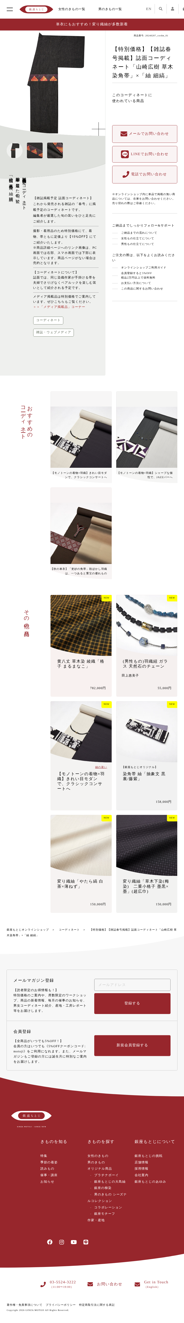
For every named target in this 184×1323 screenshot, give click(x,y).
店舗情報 (142, 1162)
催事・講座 (49, 1175)
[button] (94, 83)
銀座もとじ (36, 9)
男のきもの (96, 1162)
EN (148, 9)
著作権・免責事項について (25, 1304)
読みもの (47, 1169)
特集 (43, 1156)
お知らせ (47, 1182)
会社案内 (142, 1175)
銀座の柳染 (103, 1188)
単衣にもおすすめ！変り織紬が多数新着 (92, 24)
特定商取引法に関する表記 (97, 1304)
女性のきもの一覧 (71, 9)
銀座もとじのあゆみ (150, 1182)
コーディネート (69, 929)
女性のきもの (98, 1156)
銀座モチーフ (104, 1214)
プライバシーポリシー (61, 1304)
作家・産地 (96, 1220)
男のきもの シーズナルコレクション (107, 1198)
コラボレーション (108, 1207)
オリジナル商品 (100, 1169)
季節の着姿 (49, 1162)
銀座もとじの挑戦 (149, 1156)
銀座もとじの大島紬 (110, 1182)
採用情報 (142, 1169)
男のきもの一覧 (110, 9)
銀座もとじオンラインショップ (28, 929)
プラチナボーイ (106, 1175)
